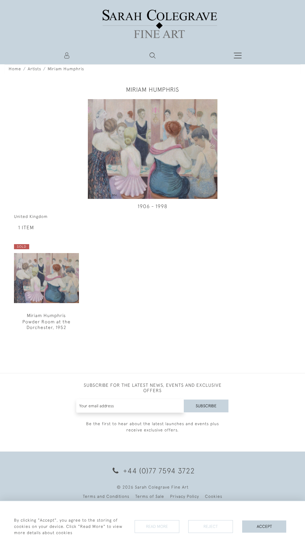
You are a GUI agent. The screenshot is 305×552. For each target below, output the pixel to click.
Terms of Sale (149, 496)
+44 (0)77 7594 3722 (158, 470)
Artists (34, 68)
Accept (264, 526)
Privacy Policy (184, 496)
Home (15, 68)
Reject (210, 526)
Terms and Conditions (106, 496)
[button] (152, 55)
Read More (157, 526)
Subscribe (206, 405)
